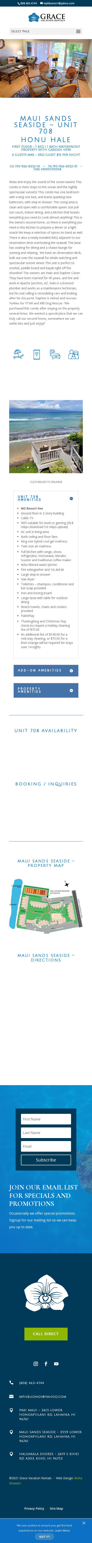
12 (64, 467)
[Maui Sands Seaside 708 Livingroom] (46, 472)
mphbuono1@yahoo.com (42, 1396)
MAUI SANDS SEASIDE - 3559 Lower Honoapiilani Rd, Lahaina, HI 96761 (50, 1437)
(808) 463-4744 (31, 1383)
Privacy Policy (34, 1508)
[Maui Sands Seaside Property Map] (46, 906)
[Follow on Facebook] (46, 1364)
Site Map (56, 1508)
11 (60, 467)
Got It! (44, 1537)
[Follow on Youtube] (56, 1364)
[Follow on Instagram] (35, 1364)
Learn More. (62, 1530)
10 (57, 467)
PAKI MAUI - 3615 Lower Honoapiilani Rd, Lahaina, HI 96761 (47, 1415)
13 (68, 467)
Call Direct (46, 1333)
